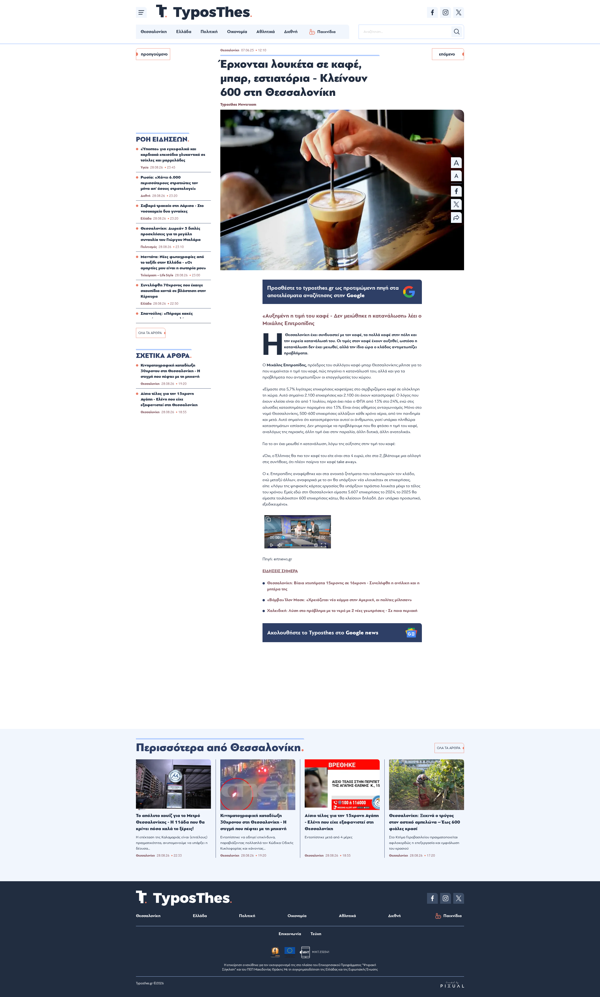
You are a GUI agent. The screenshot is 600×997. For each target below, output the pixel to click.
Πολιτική (209, 32)
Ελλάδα (183, 32)
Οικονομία (237, 32)
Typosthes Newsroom (238, 104)
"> (333, 291)
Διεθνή (291, 32)
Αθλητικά (265, 32)
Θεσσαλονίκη (154, 32)
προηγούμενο (154, 54)
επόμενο (447, 54)
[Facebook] (432, 12)
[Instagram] (445, 12)
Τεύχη (316, 934)
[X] (458, 12)
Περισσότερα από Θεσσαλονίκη (218, 748)
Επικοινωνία (290, 934)
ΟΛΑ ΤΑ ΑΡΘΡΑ (150, 332)
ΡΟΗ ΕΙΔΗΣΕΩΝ (162, 139)
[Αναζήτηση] (456, 31)
